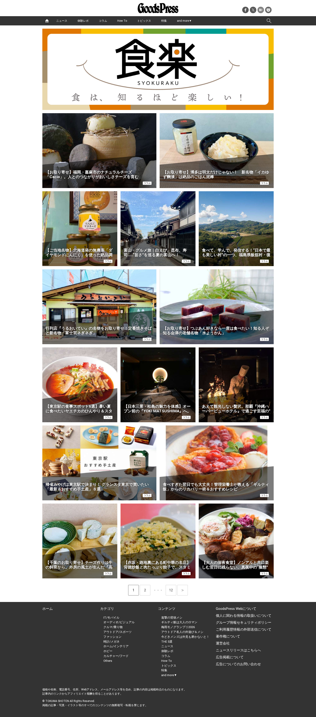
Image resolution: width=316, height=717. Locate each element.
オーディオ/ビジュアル (119, 622)
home (47, 20)
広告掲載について (230, 657)
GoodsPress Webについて (236, 609)
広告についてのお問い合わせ (238, 664)
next (182, 590)
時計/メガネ (111, 641)
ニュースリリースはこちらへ (238, 650)
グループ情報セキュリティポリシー (243, 622)
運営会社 (223, 643)
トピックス (144, 20)
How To (122, 20)
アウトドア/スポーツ (117, 632)
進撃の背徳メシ (171, 617)
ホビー (107, 651)
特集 (164, 20)
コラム (103, 20)
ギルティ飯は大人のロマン (179, 622)
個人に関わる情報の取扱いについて (243, 616)
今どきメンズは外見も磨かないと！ (185, 636)
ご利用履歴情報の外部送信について (243, 629)
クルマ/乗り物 (113, 627)
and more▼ (184, 20)
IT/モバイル (111, 617)
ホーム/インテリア (116, 646)
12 (172, 590)
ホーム (47, 609)
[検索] (269, 20)
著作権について (228, 636)
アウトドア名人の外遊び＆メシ (182, 632)
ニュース (61, 20)
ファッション (112, 636)
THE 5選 (166, 641)
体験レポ (83, 20)
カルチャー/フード (116, 656)
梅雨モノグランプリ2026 (178, 627)
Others (107, 660)
